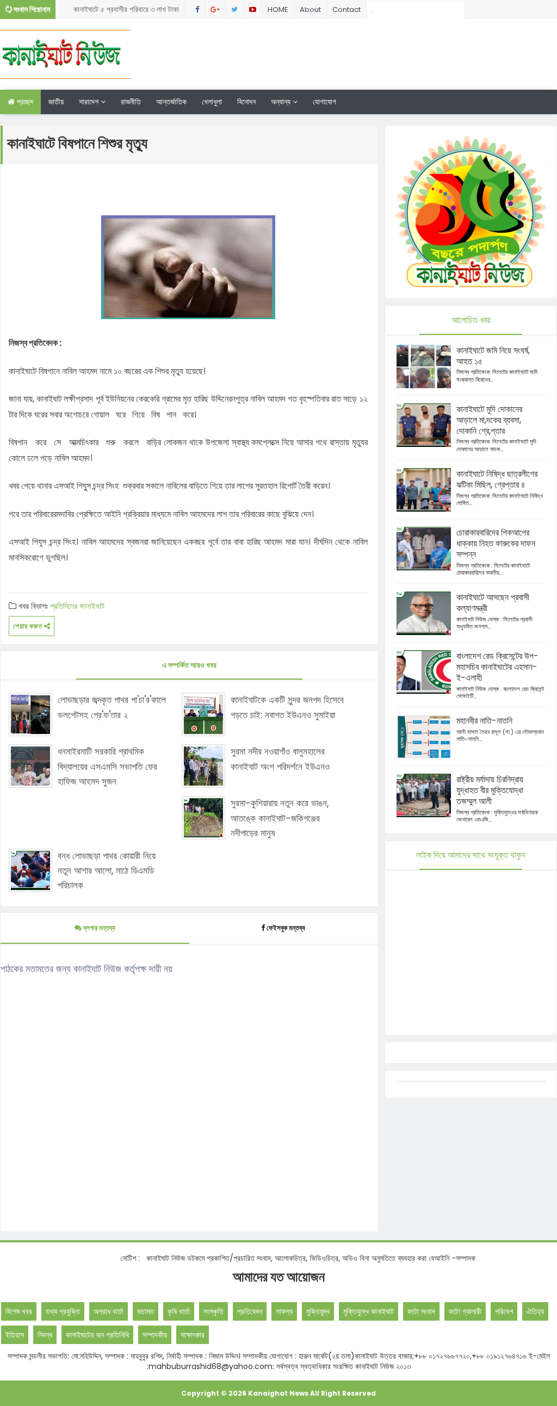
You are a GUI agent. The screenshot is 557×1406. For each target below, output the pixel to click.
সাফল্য (284, 1311)
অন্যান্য (282, 101)
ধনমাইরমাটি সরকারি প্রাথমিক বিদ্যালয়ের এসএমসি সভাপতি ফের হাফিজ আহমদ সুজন (107, 766)
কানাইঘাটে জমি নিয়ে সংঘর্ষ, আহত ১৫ (493, 356)
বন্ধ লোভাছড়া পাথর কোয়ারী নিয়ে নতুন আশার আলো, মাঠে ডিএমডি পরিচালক (107, 870)
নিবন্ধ (45, 1334)
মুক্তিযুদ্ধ (318, 1311)
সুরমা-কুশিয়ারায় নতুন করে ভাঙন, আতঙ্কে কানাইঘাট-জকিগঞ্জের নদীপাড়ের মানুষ (280, 818)
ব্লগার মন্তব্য (98, 928)
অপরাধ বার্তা (108, 1311)
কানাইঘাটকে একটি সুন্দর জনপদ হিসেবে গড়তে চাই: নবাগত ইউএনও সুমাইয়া (287, 707)
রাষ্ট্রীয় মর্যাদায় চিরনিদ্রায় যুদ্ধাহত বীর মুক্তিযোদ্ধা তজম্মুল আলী (489, 790)
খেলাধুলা (212, 101)
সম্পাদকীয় (155, 1334)
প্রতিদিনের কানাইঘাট (77, 606)
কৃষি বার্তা (179, 1311)
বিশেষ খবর (18, 1311)
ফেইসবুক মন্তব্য (286, 928)
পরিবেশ (504, 1311)
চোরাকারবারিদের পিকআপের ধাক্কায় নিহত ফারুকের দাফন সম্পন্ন (495, 543)
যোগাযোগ (324, 101)
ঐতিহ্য (535, 1311)
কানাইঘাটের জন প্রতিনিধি (97, 1334)
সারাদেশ (90, 101)
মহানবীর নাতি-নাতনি (484, 720)
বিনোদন (246, 101)
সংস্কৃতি (213, 1311)
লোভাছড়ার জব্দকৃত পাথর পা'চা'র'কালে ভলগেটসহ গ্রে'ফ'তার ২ (112, 707)
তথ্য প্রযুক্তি (63, 1311)
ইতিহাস (14, 1334)
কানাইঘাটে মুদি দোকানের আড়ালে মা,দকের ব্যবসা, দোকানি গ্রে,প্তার (489, 420)
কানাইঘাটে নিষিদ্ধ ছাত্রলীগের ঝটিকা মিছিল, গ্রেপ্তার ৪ (496, 479)
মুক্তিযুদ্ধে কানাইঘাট (368, 1311)
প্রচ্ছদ (24, 101)
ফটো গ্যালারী (465, 1311)
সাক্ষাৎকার (193, 1334)
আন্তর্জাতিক (171, 101)
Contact (346, 9)
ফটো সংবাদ (421, 1311)
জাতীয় (56, 101)
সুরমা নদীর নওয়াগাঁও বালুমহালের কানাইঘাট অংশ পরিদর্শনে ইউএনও (280, 759)
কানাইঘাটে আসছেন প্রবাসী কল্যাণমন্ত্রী (492, 602)
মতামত (145, 1311)
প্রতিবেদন (249, 1311)
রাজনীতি (131, 101)
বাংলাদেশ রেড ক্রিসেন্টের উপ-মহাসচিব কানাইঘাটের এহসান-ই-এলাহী (497, 667)
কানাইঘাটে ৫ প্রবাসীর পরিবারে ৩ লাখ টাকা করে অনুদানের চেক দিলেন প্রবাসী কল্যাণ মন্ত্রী (126, 11)
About (310, 9)
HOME (278, 9)
